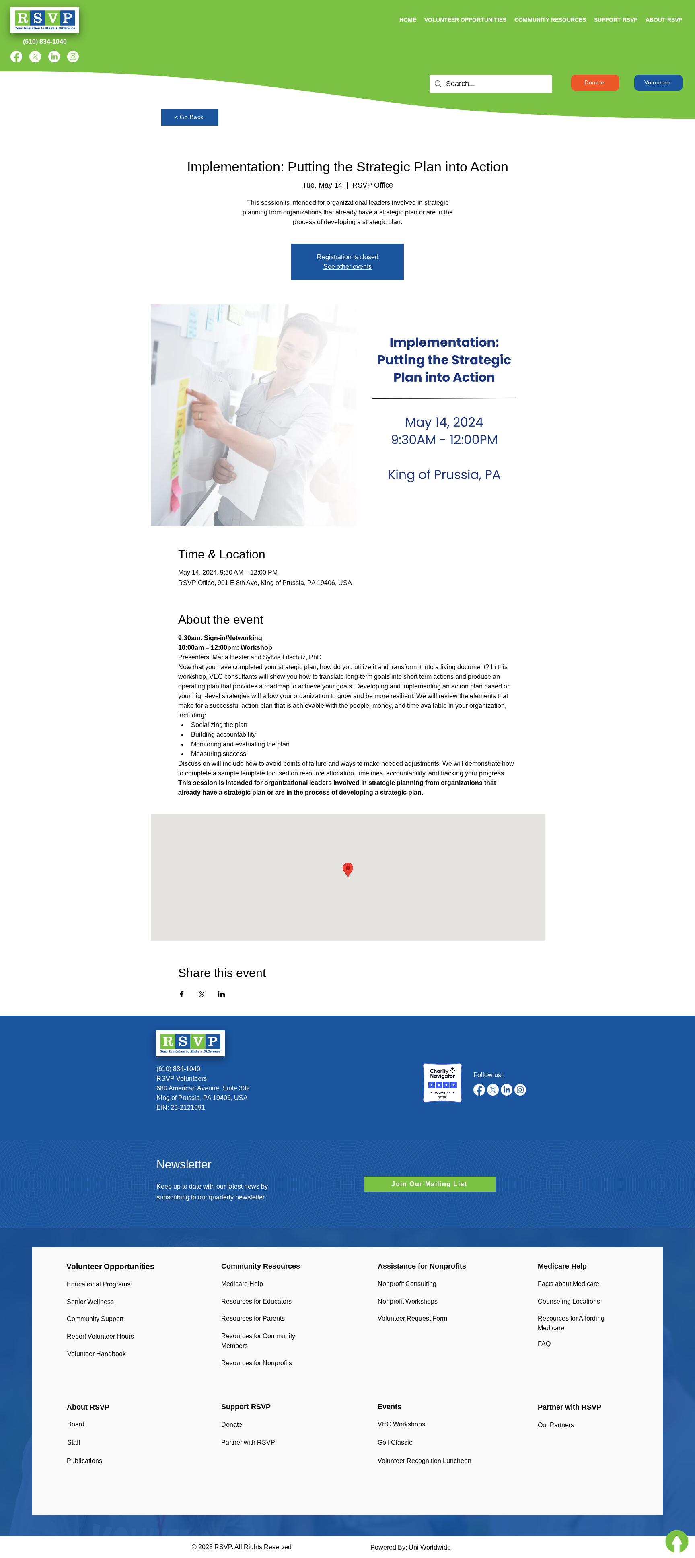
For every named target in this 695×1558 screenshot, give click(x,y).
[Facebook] (16, 56)
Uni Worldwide (430, 1547)
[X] (35, 56)
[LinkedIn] (54, 56)
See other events (347, 266)
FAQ (544, 1343)
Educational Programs (98, 1284)
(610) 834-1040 (178, 1068)
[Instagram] (73, 56)
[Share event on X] (202, 994)
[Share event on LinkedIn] (221, 994)
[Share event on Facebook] (182, 994)
